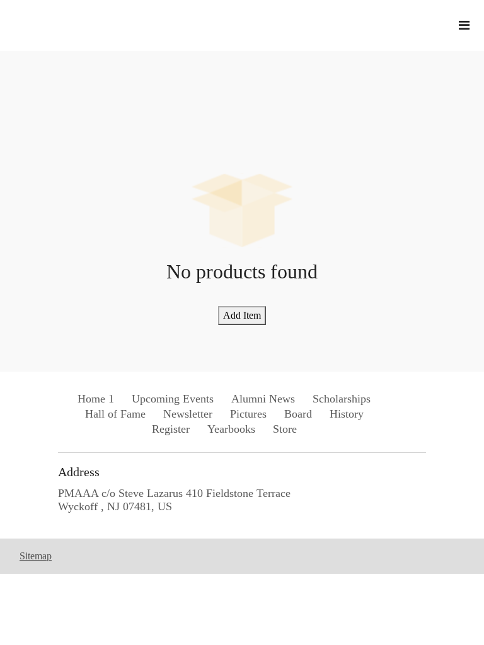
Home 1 (96, 398)
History (347, 414)
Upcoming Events (173, 398)
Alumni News (263, 398)
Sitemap (36, 556)
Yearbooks (231, 429)
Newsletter (187, 414)
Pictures (248, 414)
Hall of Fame (115, 414)
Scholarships (342, 398)
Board (298, 414)
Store (285, 429)
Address (79, 472)
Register (171, 429)
